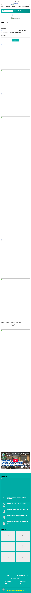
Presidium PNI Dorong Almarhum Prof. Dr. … (17, 522)
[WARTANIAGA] (15, 4)
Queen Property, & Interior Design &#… (18, 509)
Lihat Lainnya (16, 40)
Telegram (24, 584)
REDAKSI (8, 575)
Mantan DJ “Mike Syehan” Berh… (16, 503)
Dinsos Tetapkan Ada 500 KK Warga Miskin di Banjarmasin (19, 31)
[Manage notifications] (3, 589)
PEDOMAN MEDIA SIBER (22, 575)
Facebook (9, 581)
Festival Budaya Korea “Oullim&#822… (17, 515)
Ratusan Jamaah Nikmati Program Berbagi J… (16, 497)
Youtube (9, 584)
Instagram (23, 581)
